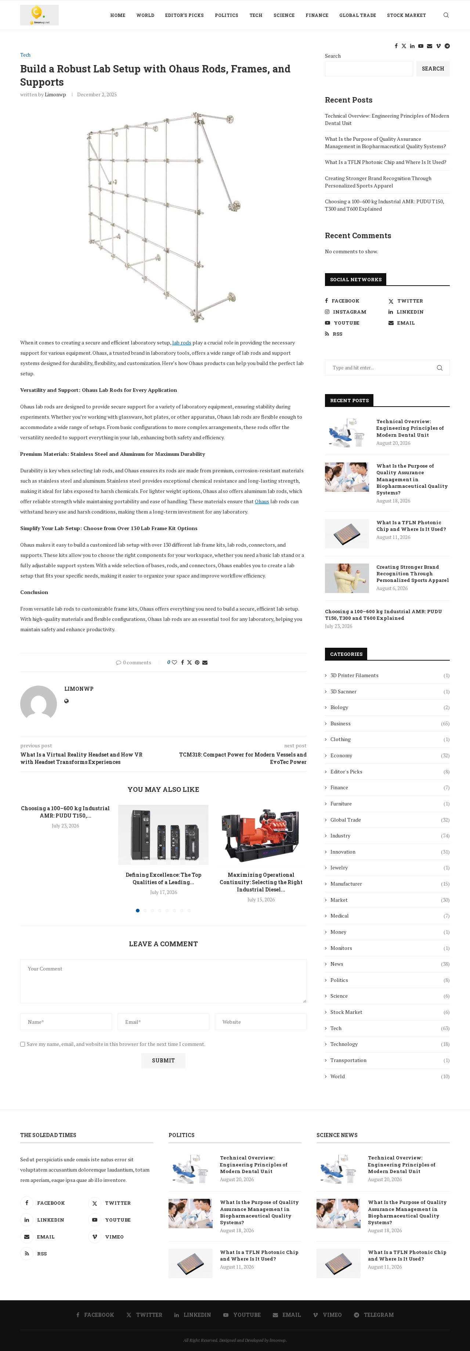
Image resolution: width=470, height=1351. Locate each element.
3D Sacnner (390, 691)
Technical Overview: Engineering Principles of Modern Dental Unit (410, 428)
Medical (390, 915)
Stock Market (406, 15)
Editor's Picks (390, 771)
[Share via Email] (204, 662)
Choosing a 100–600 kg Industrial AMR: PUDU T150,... (65, 812)
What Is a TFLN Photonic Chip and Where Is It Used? (385, 161)
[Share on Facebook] (182, 662)
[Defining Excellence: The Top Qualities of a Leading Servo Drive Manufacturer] (163, 835)
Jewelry (390, 867)
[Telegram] (447, 46)
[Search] (446, 15)
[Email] (429, 46)
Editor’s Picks (184, 15)
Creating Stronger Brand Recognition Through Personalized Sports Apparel (378, 182)
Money (390, 931)
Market (390, 899)
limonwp (55, 94)
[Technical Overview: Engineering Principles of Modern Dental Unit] (347, 432)
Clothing (390, 739)
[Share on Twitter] (189, 662)
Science (284, 15)
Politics (226, 15)
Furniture (390, 803)
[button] (30, 858)
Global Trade (357, 15)
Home (117, 15)
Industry (390, 835)
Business (390, 723)
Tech (256, 15)
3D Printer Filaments (390, 675)
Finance (317, 15)
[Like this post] (174, 662)
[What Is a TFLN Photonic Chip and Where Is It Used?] (347, 533)
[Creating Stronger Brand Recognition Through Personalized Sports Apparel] (347, 578)
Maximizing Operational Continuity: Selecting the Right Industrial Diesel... (261, 882)
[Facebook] (396, 46)
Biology (390, 707)
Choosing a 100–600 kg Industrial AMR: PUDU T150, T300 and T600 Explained (383, 614)
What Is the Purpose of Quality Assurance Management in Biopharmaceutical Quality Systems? (385, 142)
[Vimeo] (438, 46)
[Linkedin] (412, 46)
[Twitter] (403, 46)
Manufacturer (390, 883)
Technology (390, 1043)
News (390, 963)
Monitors (390, 947)
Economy (390, 755)
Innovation (390, 851)
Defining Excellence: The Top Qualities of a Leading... (163, 878)
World (145, 15)
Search (433, 68)
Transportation (390, 1060)
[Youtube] (420, 46)
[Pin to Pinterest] (197, 662)
